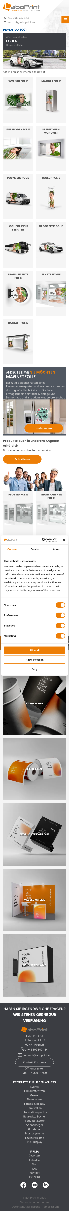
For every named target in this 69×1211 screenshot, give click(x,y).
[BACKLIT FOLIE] (18, 362)
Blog (34, 1164)
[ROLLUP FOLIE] (51, 217)
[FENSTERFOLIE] (51, 314)
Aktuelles (34, 1160)
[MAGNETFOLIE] (51, 120)
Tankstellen (34, 1108)
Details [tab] (34, 549)
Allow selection (35, 659)
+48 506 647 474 (18, 18)
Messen (35, 1095)
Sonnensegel (34, 1125)
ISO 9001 (34, 1177)
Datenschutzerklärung (26, 1207)
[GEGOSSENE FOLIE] (51, 265)
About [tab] (56, 549)
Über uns (34, 1156)
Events (34, 1087)
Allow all (34, 650)
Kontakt (34, 1173)
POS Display (34, 1142)
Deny (34, 669)
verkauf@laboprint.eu (21, 22)
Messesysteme (34, 1133)
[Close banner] (64, 540)
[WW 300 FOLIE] (18, 120)
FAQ (34, 1168)
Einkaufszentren (34, 1091)
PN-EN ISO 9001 (14, 30)
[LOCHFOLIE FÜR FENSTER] (18, 265)
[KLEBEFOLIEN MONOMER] (51, 169)
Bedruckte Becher (34, 1116)
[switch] (60, 615)
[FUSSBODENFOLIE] (18, 169)
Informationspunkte (34, 1112)
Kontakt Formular (34, 1062)
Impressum (51, 1207)
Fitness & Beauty (34, 1104)
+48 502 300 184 (37, 1049)
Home (9, 45)
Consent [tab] (12, 549)
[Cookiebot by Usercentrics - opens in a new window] (43, 540)
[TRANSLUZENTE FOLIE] (18, 314)
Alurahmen (34, 1129)
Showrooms (34, 1099)
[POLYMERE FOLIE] (18, 217)
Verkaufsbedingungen (34, 1202)
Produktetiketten (34, 1120)
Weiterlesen (18, 114)
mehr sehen (44, 428)
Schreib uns (22, 459)
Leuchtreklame (34, 1138)
